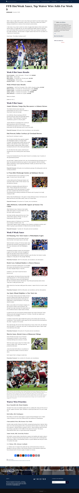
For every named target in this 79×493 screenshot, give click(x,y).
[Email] (36, 455)
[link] (15, 455)
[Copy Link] (39, 455)
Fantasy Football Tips (22, 460)
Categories (54, 1)
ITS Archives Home (45, 1)
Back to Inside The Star (34, 1)
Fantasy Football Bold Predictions (13, 460)
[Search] (67, 482)
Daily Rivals (41, 491)
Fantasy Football (10, 459)
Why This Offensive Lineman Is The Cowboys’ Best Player (57, 470)
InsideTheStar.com (16, 484)
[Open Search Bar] (71, 1)
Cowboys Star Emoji (64, 1)
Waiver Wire (28, 460)
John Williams (9, 12)
